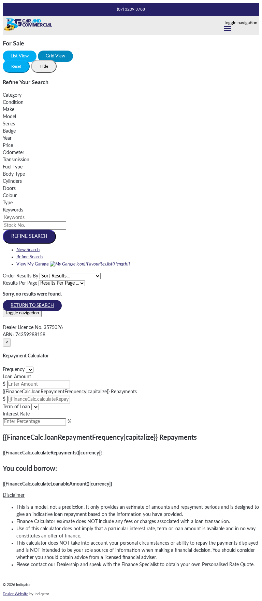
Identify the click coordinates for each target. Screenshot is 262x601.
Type (8, 203)
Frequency (14, 369)
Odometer (13, 152)
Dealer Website (15, 594)
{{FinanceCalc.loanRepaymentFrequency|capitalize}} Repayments (70, 392)
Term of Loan (16, 407)
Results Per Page (20, 283)
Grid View (55, 56)
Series (9, 124)
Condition (13, 102)
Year (7, 138)
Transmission (16, 160)
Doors (9, 188)
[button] (131, 495)
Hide (44, 66)
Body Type (14, 174)
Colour (10, 195)
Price (8, 145)
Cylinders (12, 181)
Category (12, 95)
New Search (28, 250)
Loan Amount (17, 376)
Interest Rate (16, 414)
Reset (16, 66)
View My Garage (73, 264)
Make (8, 109)
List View (20, 56)
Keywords (13, 210)
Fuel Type (13, 167)
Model (9, 116)
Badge (9, 131)
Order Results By (20, 276)
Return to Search (32, 305)
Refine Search (29, 236)
